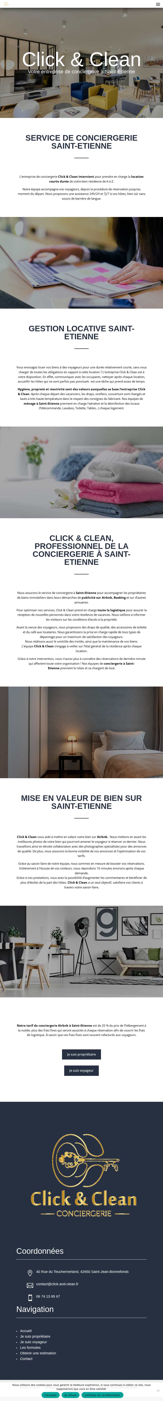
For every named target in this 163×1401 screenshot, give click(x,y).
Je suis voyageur (81, 1070)
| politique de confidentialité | (102, 1395)
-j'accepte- (51, 1395)
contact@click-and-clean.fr (57, 1284)
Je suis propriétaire (81, 1054)
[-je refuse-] (158, 1390)
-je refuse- (71, 1395)
